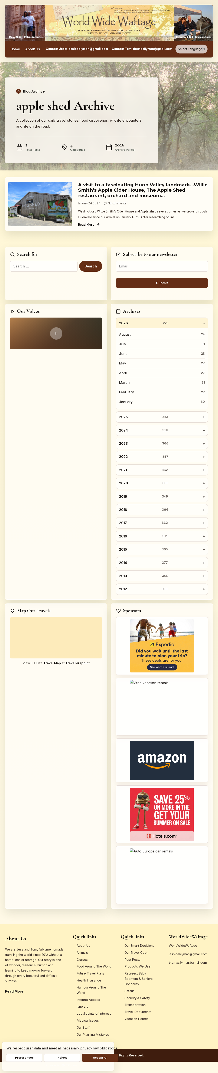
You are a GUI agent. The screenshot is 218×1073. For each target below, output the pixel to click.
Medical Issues (88, 1020)
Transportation (135, 1005)
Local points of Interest (94, 1013)
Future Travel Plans (90, 973)
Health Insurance (89, 980)
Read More (86, 224)
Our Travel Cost (136, 953)
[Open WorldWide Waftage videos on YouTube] (56, 333)
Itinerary (82, 1006)
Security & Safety (137, 998)
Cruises (82, 960)
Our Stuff (83, 1027)
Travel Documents (138, 1012)
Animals (82, 953)
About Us (32, 49)
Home (15, 49)
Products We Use (138, 966)
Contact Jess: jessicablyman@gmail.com (77, 49)
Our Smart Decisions (139, 946)
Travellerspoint (77, 663)
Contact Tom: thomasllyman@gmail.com (142, 49)
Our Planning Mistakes (93, 1034)
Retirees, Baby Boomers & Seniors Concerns (139, 978)
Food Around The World (94, 966)
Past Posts (133, 960)
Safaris (130, 991)
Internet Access (88, 1000)
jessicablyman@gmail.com (188, 954)
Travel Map (52, 663)
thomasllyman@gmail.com (188, 962)
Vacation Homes (137, 1019)
